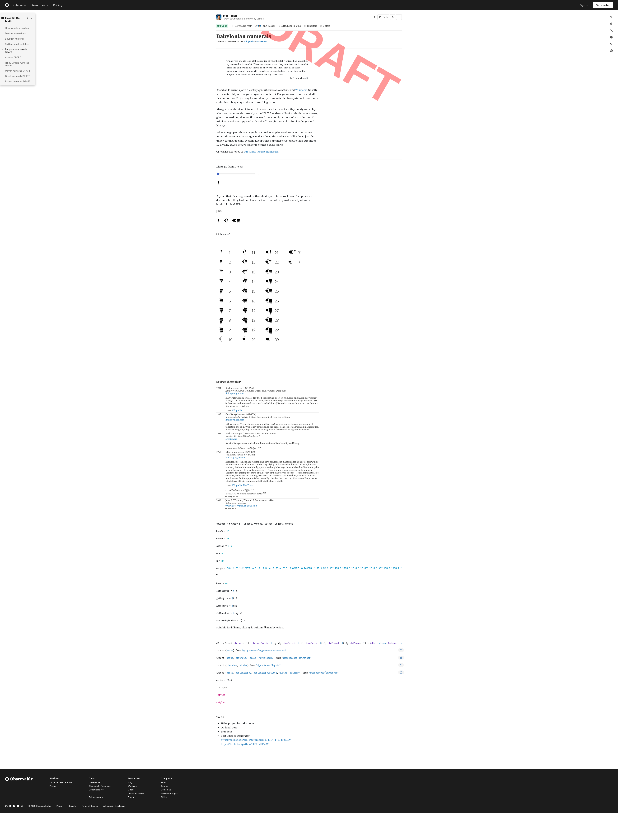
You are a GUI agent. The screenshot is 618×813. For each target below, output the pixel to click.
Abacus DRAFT (13, 57)
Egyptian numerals (14, 38)
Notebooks (19, 5)
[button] (212, 32)
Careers (165, 786)
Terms (89, 806)
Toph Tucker (230, 15)
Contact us (166, 790)
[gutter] (107, 97)
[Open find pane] (611, 44)
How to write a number (17, 28)
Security (72, 806)
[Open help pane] (611, 50)
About (164, 782)
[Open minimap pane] (611, 30)
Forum (131, 797)
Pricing (57, 5)
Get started (603, 5)
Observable (94, 782)
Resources (38, 5)
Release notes (96, 797)
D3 (90, 793)
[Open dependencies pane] (611, 37)
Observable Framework (100, 786)
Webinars (132, 786)
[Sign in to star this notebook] (392, 17)
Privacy (59, 806)
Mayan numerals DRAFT (17, 70)
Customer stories (136, 793)
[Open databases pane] (611, 23)
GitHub (164, 797)
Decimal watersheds (16, 33)
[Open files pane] (611, 17)
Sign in (584, 5)
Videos (131, 790)
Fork (385, 17)
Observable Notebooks (61, 782)
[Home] (19, 788)
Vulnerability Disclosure (114, 806)
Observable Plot (96, 790)
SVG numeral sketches (17, 44)
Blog (130, 782)
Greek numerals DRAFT (17, 76)
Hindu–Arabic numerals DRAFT (17, 64)
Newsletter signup (169, 793)
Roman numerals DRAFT (18, 81)
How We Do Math (243, 25)
